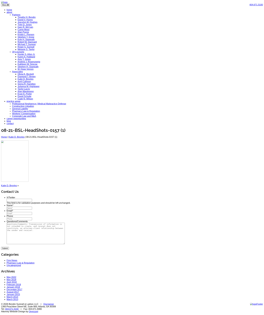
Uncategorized (14, 265)
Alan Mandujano (26, 91)
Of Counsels (18, 52)
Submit (5, 248)
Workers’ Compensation (23, 113)
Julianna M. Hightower (28, 86)
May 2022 (11, 277)
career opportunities (16, 118)
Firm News (12, 260)
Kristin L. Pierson (26, 34)
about (9, 12)
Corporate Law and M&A (24, 116)
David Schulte (24, 96)
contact (10, 123)
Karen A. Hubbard (26, 57)
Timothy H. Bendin (27, 17)
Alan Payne (23, 32)
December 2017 (14, 289)
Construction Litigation (23, 106)
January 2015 (13, 294)
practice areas (13, 101)
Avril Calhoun (24, 81)
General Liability (20, 109)
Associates (17, 71)
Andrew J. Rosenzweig (29, 62)
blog (9, 121)
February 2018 (14, 284)
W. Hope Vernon (26, 69)
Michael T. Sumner (27, 44)
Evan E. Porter (25, 94)
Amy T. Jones (24, 59)
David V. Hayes (25, 20)
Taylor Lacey (24, 89)
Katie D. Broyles (25, 79)
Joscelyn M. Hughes (27, 22)
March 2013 (12, 299)
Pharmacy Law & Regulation (26, 111)
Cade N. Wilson (25, 99)
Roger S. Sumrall (26, 47)
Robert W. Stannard (27, 42)
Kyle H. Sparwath (26, 39)
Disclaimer (48, 304)
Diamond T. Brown (27, 76)
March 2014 (12, 297)
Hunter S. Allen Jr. (26, 54)
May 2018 (11, 279)
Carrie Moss (23, 29)
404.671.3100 (256, 5)
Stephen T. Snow (26, 37)
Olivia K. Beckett (26, 74)
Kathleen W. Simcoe (27, 64)
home (9, 10)
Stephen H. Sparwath (28, 66)
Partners (16, 15)
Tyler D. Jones (25, 24)
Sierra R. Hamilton (27, 84)
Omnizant (33, 311)
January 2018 (13, 287)
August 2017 (13, 292)
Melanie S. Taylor (26, 49)
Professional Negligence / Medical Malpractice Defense (39, 104)
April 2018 (12, 282)
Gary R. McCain (25, 27)
